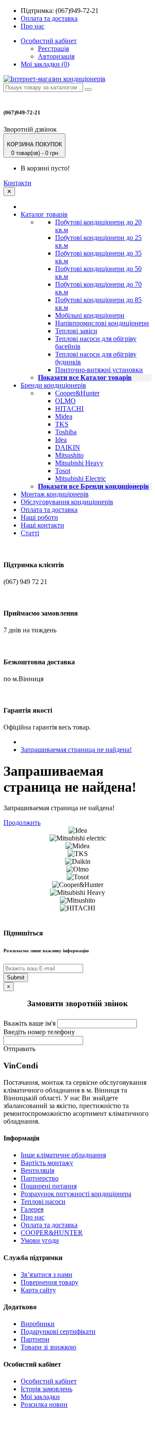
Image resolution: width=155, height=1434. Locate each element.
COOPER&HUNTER (52, 1232)
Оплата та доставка (49, 18)
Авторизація (56, 56)
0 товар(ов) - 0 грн (34, 148)
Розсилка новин (44, 1404)
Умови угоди (40, 1240)
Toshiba (66, 432)
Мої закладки (40, 1396)
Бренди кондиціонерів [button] (53, 385)
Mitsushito (69, 455)
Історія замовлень (46, 1389)
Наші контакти (42, 525)
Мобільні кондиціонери (89, 315)
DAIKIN (67, 447)
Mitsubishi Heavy (79, 463)
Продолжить (21, 822)
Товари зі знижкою (48, 1347)
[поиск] (88, 89)
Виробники (38, 1323)
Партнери (35, 1339)
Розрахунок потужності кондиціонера (76, 1193)
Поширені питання (49, 1186)
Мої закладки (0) (45, 64)
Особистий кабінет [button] (49, 40)
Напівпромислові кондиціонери (102, 323)
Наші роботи (39, 517)
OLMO (65, 400)
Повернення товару (49, 1282)
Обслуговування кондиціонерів (67, 501)
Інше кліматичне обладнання (63, 1155)
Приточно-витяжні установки (99, 369)
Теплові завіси (76, 331)
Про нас (32, 26)
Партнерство (40, 1178)
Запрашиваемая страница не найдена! (76, 749)
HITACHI (69, 408)
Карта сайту (38, 1290)
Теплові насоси (43, 1201)
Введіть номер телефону (39, 1032)
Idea (61, 439)
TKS (61, 424)
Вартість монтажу (47, 1162)
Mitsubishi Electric (80, 478)
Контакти (17, 182)
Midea (63, 416)
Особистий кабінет (49, 1381)
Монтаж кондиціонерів (55, 494)
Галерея (32, 1209)
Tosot (62, 470)
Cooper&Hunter (77, 393)
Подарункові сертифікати (58, 1331)
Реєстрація (53, 48)
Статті (30, 533)
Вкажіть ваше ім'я (29, 1023)
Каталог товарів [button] (44, 214)
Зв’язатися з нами (46, 1274)
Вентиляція (37, 1170)
